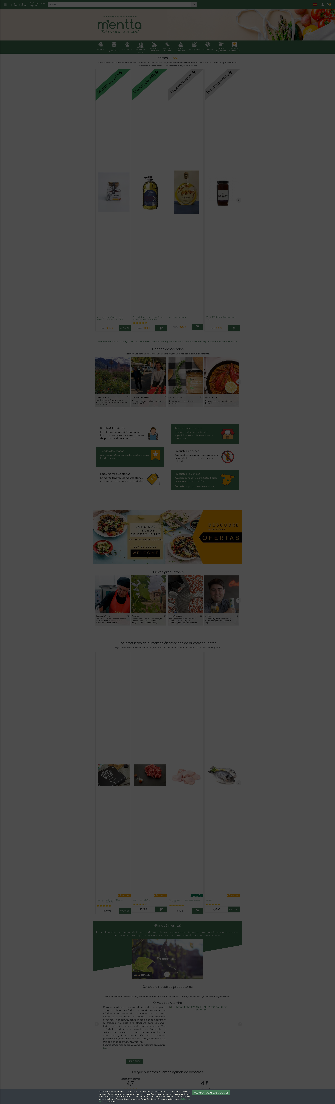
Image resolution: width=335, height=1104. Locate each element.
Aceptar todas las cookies (211, 1093)
